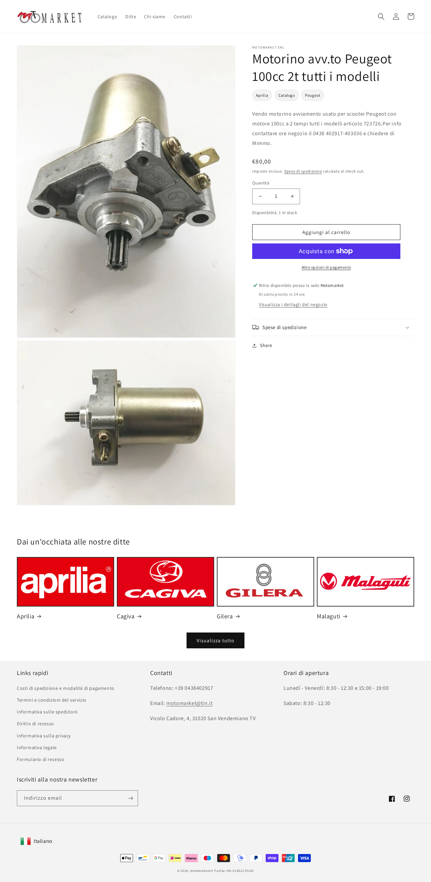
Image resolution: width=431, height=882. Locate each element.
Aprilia (262, 95)
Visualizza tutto (215, 640)
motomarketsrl (201, 871)
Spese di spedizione (303, 171)
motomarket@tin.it (189, 703)
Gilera (225, 616)
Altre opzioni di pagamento (326, 267)
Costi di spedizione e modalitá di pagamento (65, 688)
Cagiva (126, 616)
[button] (381, 16)
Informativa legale (37, 747)
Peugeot (312, 95)
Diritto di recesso (35, 724)
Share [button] (266, 345)
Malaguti (328, 616)
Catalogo (286, 95)
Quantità (260, 183)
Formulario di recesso (41, 759)
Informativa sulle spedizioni (47, 712)
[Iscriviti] (130, 798)
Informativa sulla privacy (44, 736)
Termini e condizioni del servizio (52, 700)
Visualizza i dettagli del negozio (293, 304)
